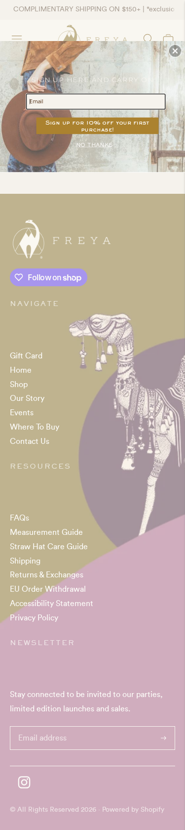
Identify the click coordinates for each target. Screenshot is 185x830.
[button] (175, 51)
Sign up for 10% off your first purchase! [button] (97, 125)
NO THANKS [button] (94, 144)
